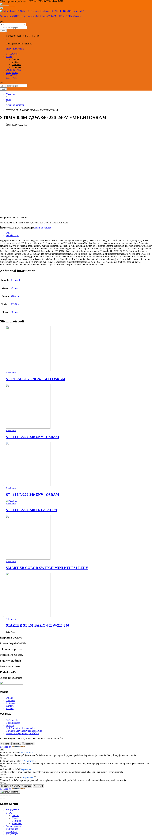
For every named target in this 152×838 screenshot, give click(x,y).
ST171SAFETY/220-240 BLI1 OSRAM (35, 379)
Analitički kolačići (11, 769)
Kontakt (10, 708)
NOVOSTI (11, 75)
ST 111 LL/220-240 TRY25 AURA (31, 510)
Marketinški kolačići (12, 777)
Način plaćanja (13, 722)
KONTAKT (12, 78)
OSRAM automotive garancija (20, 728)
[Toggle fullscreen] (7, 795)
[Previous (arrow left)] (1, 798)
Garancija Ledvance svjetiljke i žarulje (24, 730)
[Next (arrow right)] (4, 798)
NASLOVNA (12, 53)
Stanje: (3, 217)
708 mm (15, 296)
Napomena (29, 761)
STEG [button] (9, 56)
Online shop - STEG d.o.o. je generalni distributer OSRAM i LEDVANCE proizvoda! (40, 16)
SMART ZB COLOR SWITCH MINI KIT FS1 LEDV (47, 568)
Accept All (28, 744)
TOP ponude (12, 72)
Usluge (15, 62)
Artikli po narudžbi (43, 227)
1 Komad (15, 280)
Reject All (17, 744)
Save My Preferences (21, 786)
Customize (5, 744)
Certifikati (16, 64)
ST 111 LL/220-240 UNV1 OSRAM (32, 437)
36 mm (14, 312)
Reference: (17, 67)
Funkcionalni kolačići (13, 761)
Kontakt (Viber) (13, 36)
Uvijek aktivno (26, 752)
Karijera (10, 706)
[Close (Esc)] (1, 795)
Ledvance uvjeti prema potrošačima (22, 733)
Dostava (10, 725)
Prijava (9, 48)
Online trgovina (13, 70)
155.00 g (15, 304)
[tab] (79, 232)
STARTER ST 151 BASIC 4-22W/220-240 (37, 625)
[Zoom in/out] (10, 795)
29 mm (14, 288)
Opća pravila (12, 720)
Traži (3, 31)
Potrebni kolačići (11, 752)
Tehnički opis (12, 235)
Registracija (18, 48)
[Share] (4, 795)
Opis (8, 232)
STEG (9, 813)
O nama (15, 59)
